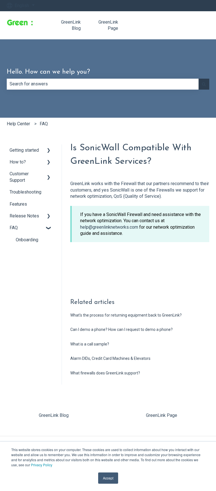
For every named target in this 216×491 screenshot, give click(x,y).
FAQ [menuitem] (14, 227)
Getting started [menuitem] (24, 150)
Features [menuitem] (18, 204)
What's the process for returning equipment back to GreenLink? (126, 315)
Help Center (18, 123)
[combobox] (103, 84)
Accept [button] (108, 478)
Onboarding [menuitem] (27, 239)
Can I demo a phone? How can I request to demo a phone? (121, 329)
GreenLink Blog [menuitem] (54, 415)
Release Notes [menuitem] (24, 216)
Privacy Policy (41, 464)
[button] (48, 150)
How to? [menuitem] (18, 162)
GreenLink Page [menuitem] (161, 415)
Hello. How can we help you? (48, 72)
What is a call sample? (89, 344)
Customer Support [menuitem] (19, 177)
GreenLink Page (108, 25)
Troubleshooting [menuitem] (25, 192)
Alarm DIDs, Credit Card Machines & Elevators (110, 358)
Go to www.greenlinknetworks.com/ (172, 25)
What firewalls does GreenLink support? (105, 373)
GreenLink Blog (71, 25)
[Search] (204, 84)
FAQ (44, 123)
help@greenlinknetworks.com (109, 227)
